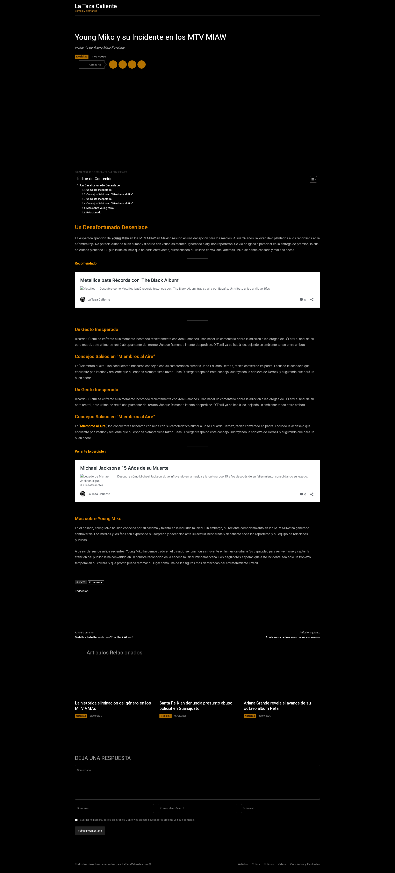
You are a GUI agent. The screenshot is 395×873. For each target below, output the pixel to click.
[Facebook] (113, 64)
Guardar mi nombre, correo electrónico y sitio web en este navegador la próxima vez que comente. (137, 820)
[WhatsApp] (132, 64)
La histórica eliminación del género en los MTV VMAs (113, 706)
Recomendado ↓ (87, 263)
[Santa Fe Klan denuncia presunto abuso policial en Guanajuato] (197, 680)
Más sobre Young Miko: (100, 208)
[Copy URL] (141, 64)
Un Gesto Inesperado (99, 190)
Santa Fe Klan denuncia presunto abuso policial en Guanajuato (195, 706)
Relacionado (93, 212)
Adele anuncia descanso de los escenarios (293, 637)
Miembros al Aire (93, 426)
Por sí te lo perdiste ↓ (90, 451)
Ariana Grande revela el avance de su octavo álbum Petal (277, 706)
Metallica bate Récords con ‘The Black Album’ (104, 637)
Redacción (81, 591)
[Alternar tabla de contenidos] (311, 179)
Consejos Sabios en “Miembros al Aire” (109, 194)
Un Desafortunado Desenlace (100, 185)
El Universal (95, 582)
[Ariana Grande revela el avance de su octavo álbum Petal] (282, 680)
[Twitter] (122, 64)
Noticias (81, 56)
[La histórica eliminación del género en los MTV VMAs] (113, 680)
